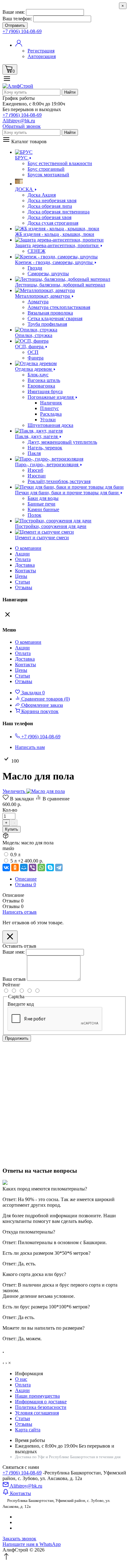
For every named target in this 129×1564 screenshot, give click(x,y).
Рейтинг (11, 984)
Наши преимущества (37, 1396)
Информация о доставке (41, 1401)
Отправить (15, 25)
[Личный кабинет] (19, 45)
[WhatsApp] (41, 867)
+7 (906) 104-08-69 (22, 1472)
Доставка (25, 565)
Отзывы (23, 587)
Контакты (25, 570)
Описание (26, 879)
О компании (28, 548)
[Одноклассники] (15, 867)
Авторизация (42, 56)
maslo (8, 848)
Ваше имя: (14, 12)
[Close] (10, 937)
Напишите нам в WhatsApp (32, 1544)
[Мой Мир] (24, 867)
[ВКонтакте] (6, 867)
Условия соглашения (37, 1412)
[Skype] (50, 867)
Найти (69, 92)
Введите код (21, 1004)
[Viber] (32, 867)
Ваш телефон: (17, 18)
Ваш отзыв (14, 979)
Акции (22, 1390)
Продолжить (16, 1038)
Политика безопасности (40, 1407)
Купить (11, 829)
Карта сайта (27, 1429)
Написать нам (30, 747)
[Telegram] (59, 867)
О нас (21, 1379)
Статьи (22, 581)
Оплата (23, 559)
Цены (21, 576)
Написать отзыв (20, 912)
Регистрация (41, 50)
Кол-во (10, 810)
